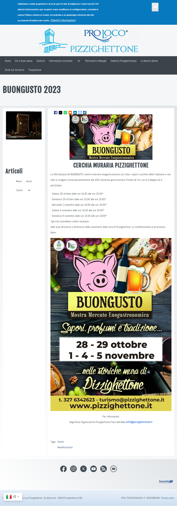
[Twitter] (83, 468)
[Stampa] (80, 112)
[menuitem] (8, 60)
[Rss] (103, 468)
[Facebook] (63, 468)
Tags (53, 442)
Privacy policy (167, 497)
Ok (155, 7)
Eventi (61, 442)
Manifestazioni (65, 447)
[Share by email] (70, 112)
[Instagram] (73, 468)
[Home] (88, 40)
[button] (84, 112)
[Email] (113, 468)
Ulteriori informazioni (63, 20)
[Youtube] (93, 468)
